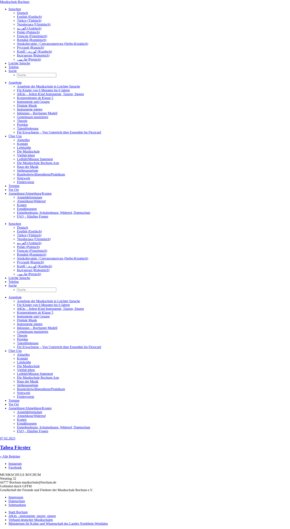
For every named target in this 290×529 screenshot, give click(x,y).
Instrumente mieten (29, 109)
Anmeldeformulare (29, 197)
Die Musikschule (28, 151)
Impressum (15, 497)
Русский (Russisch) (30, 47)
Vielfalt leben (26, 155)
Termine (14, 186)
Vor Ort (13, 189)
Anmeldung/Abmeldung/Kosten (30, 193)
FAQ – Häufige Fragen (32, 216)
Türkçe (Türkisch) (29, 20)
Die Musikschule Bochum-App (38, 163)
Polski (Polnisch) (28, 32)
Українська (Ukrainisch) (34, 24)
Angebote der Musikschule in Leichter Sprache (48, 86)
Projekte (22, 124)
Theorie (22, 121)
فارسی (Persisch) (29, 59)
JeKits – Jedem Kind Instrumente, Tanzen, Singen (50, 94)
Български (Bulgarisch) (33, 55)
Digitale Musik (27, 105)
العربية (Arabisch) (29, 28)
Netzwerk (23, 178)
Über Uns (15, 136)
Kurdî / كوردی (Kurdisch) (34, 51)
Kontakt (22, 144)
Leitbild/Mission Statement (35, 159)
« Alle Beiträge (10, 456)
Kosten (22, 205)
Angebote (15, 82)
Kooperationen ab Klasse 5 (35, 98)
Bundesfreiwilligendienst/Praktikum (41, 174)
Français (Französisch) (32, 36)
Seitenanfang (17, 505)
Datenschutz (16, 501)
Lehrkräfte (24, 147)
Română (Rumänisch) (31, 40)
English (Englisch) (29, 16)
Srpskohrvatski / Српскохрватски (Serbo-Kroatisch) (52, 43)
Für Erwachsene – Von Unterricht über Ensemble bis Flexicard (59, 132)
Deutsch (22, 13)
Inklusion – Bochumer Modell (37, 113)
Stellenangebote (27, 170)
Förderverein (25, 182)
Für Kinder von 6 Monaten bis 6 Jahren (43, 90)
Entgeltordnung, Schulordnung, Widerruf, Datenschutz (53, 212)
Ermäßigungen (27, 209)
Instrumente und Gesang (33, 102)
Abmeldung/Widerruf (31, 201)
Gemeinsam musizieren (32, 117)
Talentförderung (27, 128)
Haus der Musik (27, 167)
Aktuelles (23, 140)
